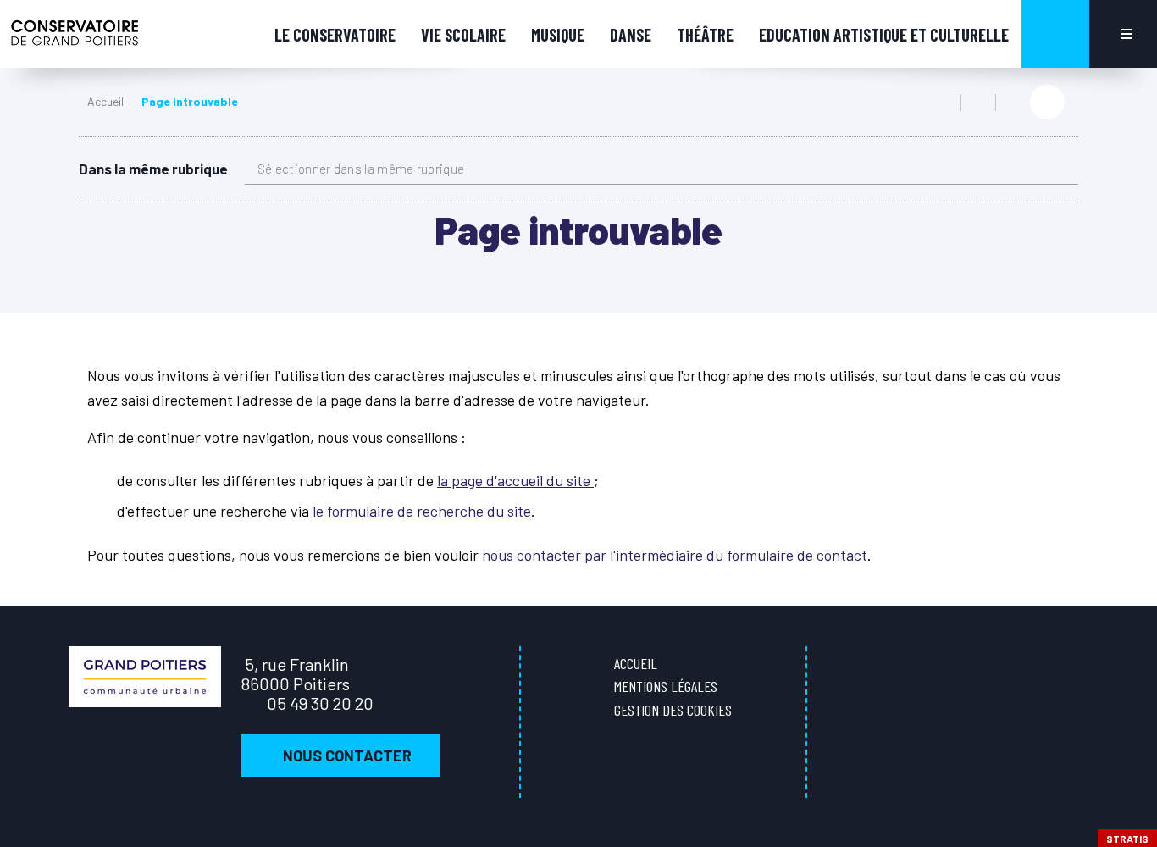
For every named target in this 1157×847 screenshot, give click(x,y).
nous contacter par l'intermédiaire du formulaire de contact (674, 554)
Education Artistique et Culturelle (884, 35)
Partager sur (1047, 102)
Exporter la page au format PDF (978, 102)
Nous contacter (347, 755)
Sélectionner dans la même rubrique (360, 168)
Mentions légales (665, 686)
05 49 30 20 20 (320, 703)
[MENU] (1123, 34)
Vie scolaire (463, 35)
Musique (557, 35)
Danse (630, 35)
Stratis (1127, 838)
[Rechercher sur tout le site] (1055, 34)
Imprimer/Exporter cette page (943, 102)
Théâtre (705, 35)
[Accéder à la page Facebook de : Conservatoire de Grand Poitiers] (1131, 320)
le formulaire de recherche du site (422, 510)
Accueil (105, 101)
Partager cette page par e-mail (1013, 102)
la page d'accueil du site (515, 480)
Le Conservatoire (335, 35)
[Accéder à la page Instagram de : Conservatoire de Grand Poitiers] (1131, 356)
